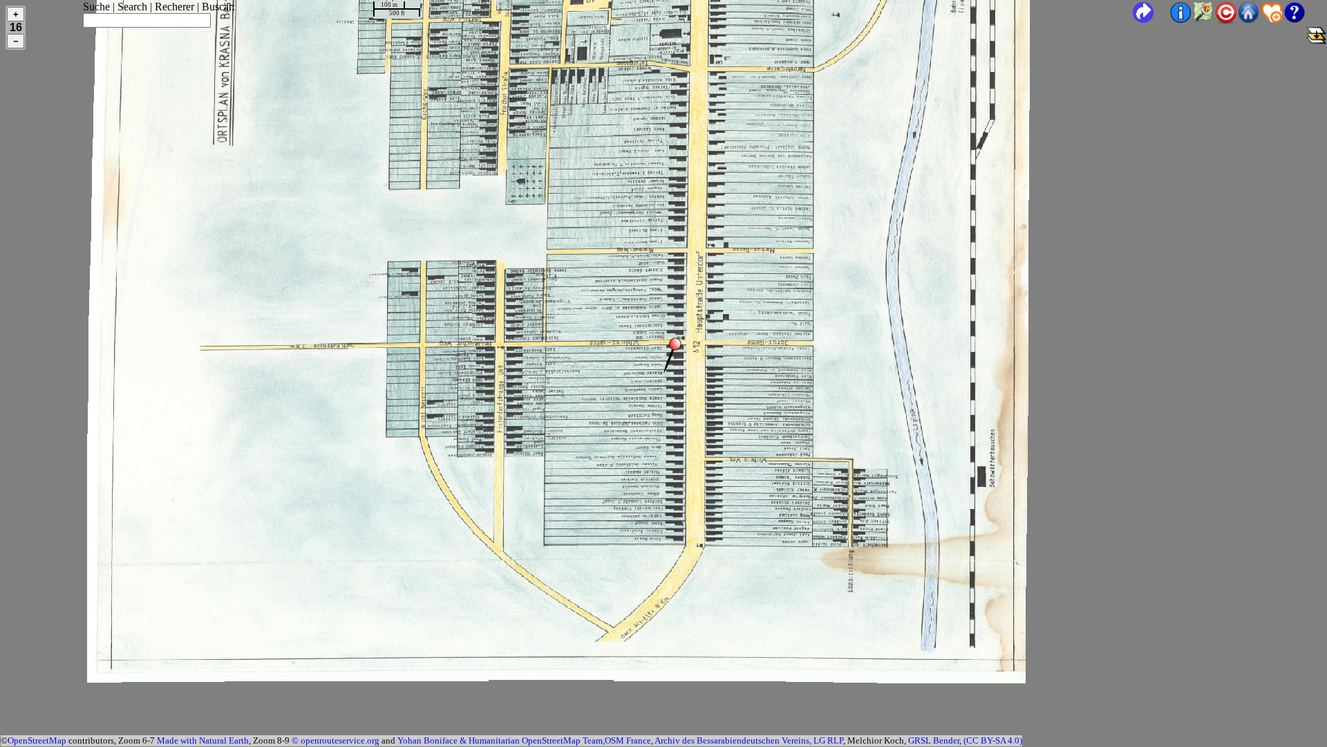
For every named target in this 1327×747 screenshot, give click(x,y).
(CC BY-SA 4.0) (992, 740)
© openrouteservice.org (335, 740)
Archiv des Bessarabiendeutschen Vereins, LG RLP (749, 740)
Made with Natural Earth (203, 740)
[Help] (1305, 19)
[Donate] (1271, 19)
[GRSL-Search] (1203, 19)
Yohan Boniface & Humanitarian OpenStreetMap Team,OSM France (524, 740)
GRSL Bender (933, 740)
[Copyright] (1226, 20)
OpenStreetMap (37, 740)
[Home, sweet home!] (1249, 19)
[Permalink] (1143, 12)
